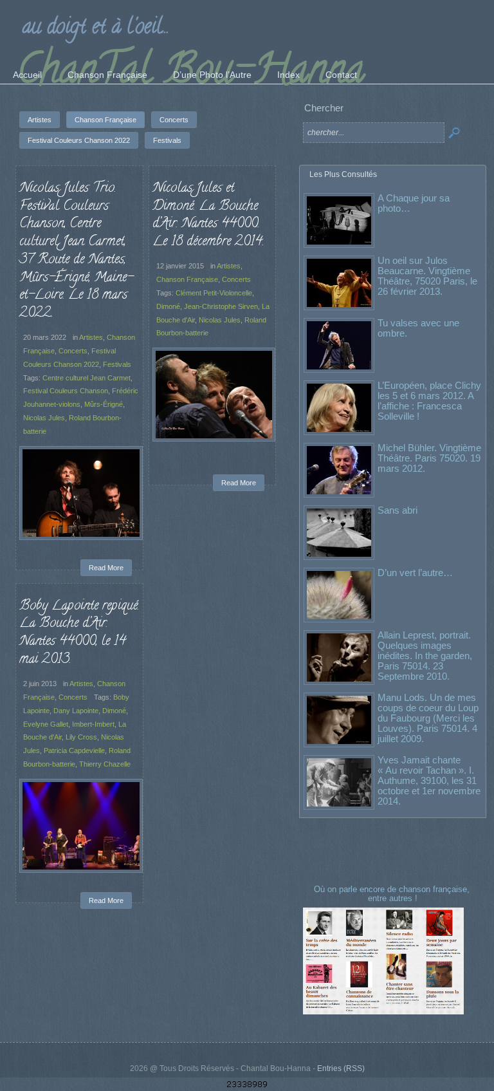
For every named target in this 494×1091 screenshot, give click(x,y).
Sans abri (397, 510)
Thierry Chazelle (105, 764)
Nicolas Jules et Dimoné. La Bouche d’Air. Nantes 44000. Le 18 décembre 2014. (208, 215)
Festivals (117, 364)
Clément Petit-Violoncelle (214, 293)
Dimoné (168, 306)
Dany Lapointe (75, 710)
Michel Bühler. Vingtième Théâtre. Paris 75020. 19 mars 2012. (429, 458)
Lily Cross (81, 737)
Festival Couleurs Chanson (65, 391)
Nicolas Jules (44, 418)
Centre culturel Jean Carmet (86, 378)
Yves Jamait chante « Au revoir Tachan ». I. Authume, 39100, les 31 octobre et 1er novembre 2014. (429, 780)
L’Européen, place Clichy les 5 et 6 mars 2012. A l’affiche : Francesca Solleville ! (429, 401)
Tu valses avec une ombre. (418, 328)
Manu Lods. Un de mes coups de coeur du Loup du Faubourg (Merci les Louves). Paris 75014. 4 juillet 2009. (428, 718)
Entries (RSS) (341, 1068)
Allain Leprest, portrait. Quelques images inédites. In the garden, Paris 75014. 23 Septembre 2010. (425, 655)
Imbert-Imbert (93, 724)
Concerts (73, 351)
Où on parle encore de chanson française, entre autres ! (393, 893)
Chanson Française (187, 279)
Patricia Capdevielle (74, 750)
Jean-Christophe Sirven (221, 306)
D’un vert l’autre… (415, 572)
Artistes (91, 337)
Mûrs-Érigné (103, 404)
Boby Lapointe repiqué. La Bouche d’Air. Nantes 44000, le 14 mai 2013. (79, 633)
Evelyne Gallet (45, 724)
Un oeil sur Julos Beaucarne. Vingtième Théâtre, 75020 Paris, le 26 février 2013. (427, 276)
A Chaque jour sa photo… (414, 203)
